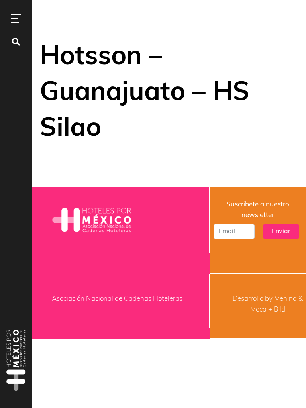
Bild (279, 309)
